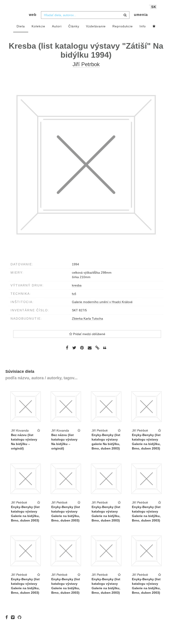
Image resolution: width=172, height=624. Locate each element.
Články (73, 26)
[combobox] (85, 15)
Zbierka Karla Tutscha (87, 318)
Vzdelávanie (96, 26)
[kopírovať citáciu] (105, 348)
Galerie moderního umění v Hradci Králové (102, 302)
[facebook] (7, 617)
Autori (57, 26)
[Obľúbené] (154, 26)
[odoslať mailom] (89, 348)
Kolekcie (38, 26)
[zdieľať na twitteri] (74, 347)
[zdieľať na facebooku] (67, 347)
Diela (21, 26)
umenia (141, 15)
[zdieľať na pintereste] (82, 347)
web (33, 15)
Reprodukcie (122, 26)
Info (143, 26)
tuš (74, 293)
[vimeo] (14, 617)
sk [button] (153, 7)
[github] (21, 617)
